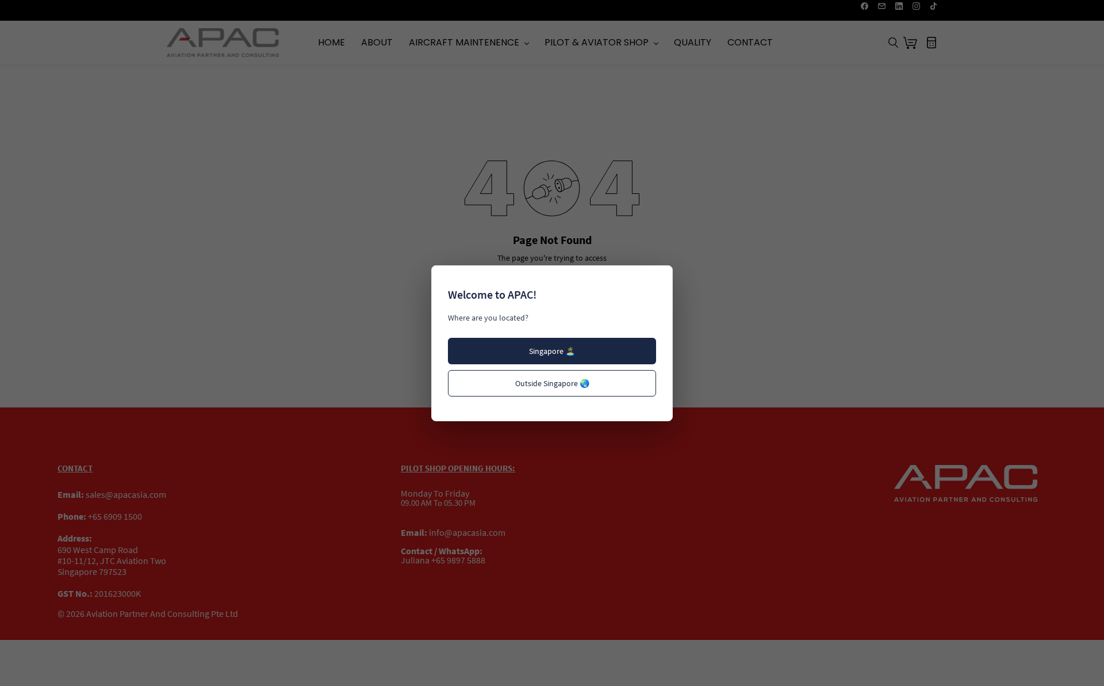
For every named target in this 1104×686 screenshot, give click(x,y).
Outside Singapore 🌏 (552, 383)
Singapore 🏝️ (552, 351)
